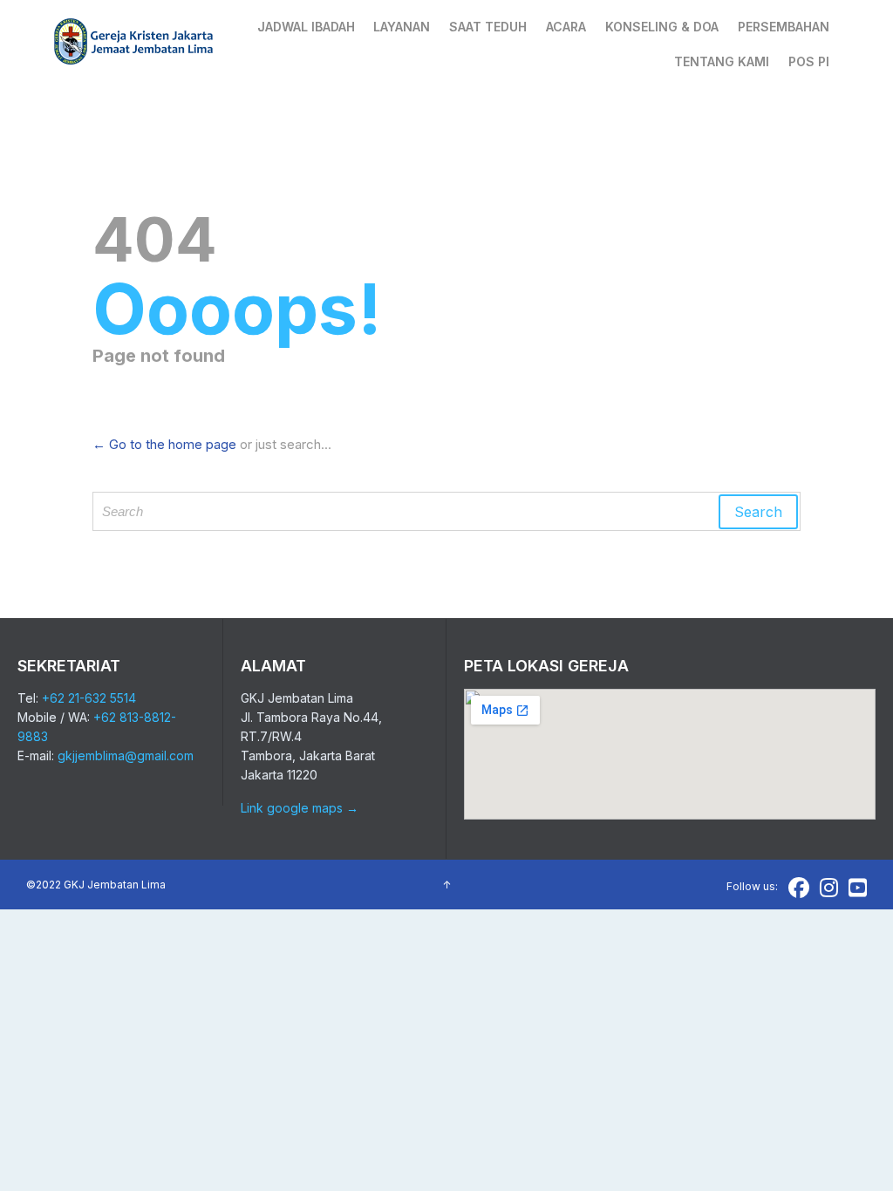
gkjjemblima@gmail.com (126, 755)
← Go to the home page (164, 444)
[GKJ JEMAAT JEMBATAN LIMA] (134, 43)
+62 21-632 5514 (89, 698)
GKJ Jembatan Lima (115, 884)
